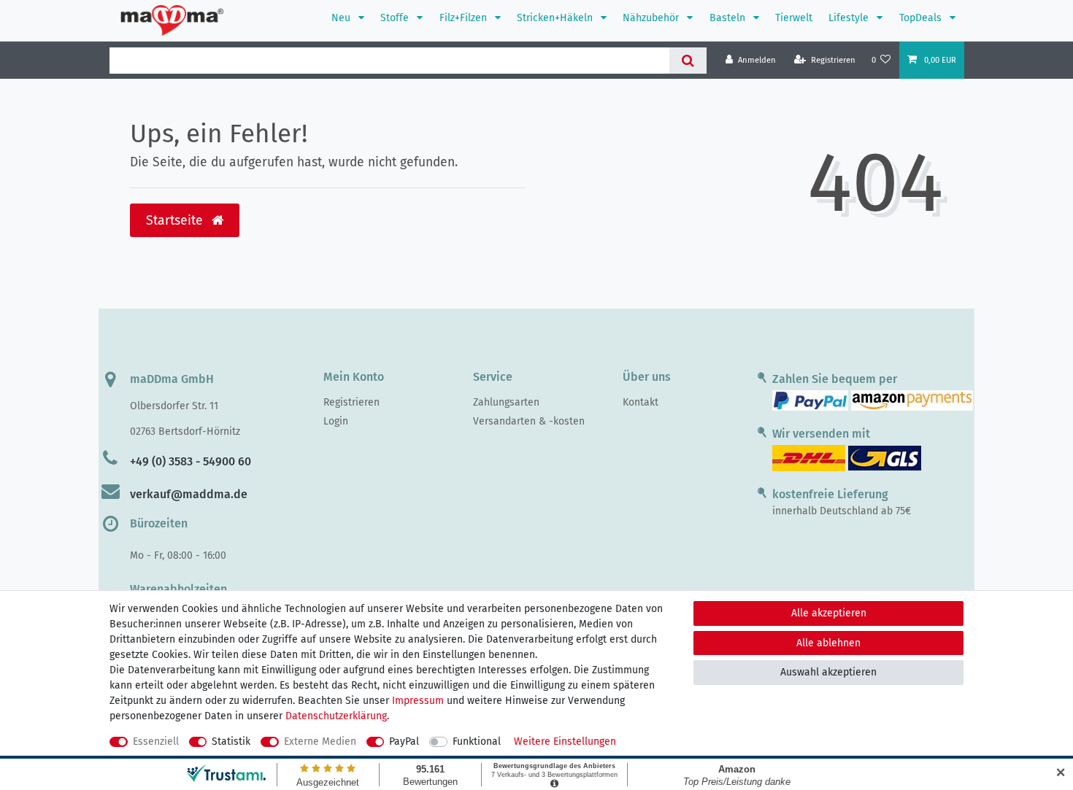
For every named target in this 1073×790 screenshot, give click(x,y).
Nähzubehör (652, 18)
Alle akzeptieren (828, 613)
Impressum (418, 700)
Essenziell (156, 741)
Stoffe (396, 18)
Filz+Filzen (464, 18)
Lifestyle (850, 18)
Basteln (728, 18)
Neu (342, 18)
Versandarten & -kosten (529, 421)
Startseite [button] (176, 220)
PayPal (404, 741)
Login (335, 421)
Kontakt (640, 402)
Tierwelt (793, 18)
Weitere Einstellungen (565, 741)
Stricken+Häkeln (556, 18)
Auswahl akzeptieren (828, 672)
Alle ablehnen (828, 643)
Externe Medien (320, 741)
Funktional (477, 741)
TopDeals (922, 18)
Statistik (231, 741)
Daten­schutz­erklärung (336, 716)
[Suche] (688, 60)
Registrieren (351, 402)
